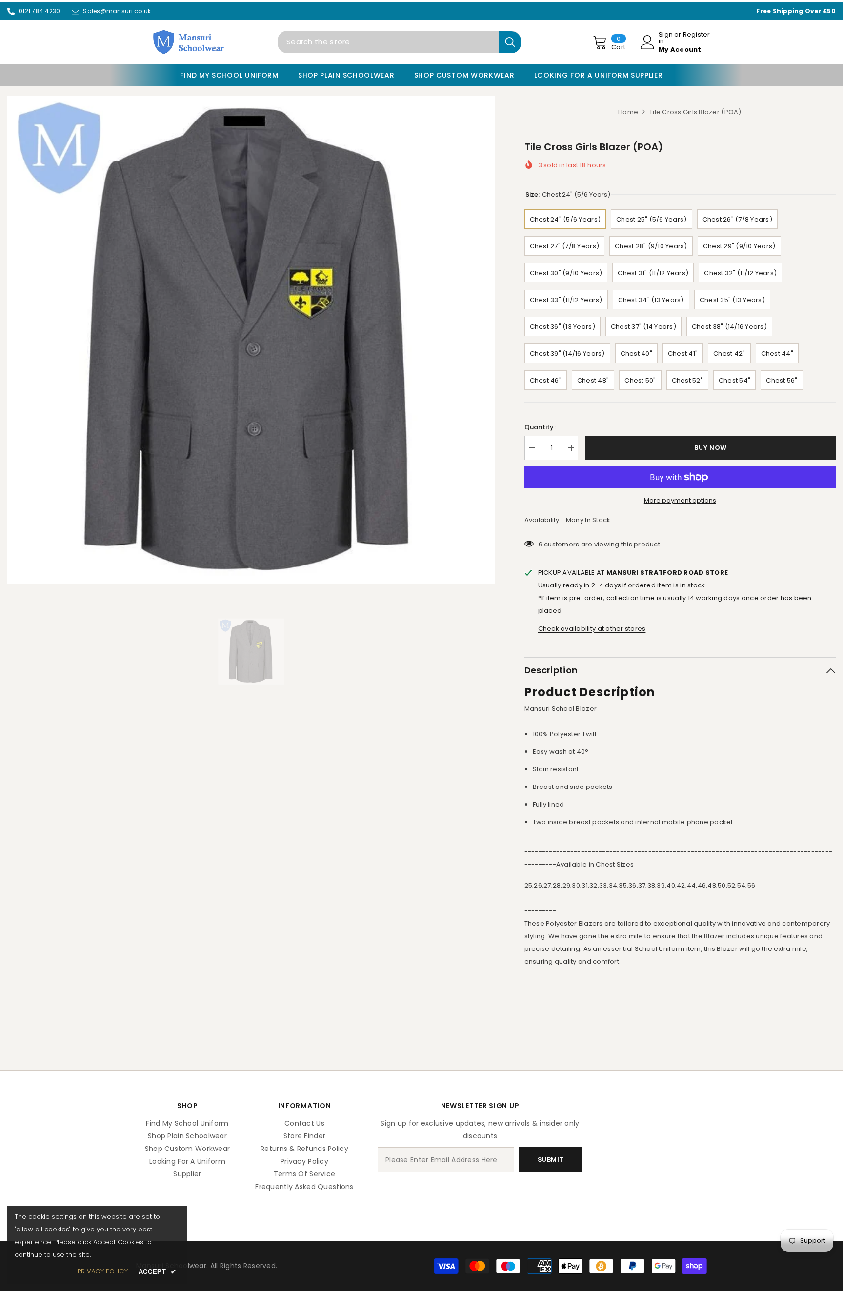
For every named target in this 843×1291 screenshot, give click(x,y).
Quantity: (540, 427)
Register (696, 35)
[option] (251, 340)
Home (628, 112)
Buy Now (710, 447)
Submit (551, 1159)
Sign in (666, 37)
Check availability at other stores (592, 628)
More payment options (680, 500)
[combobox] (388, 42)
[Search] (399, 42)
